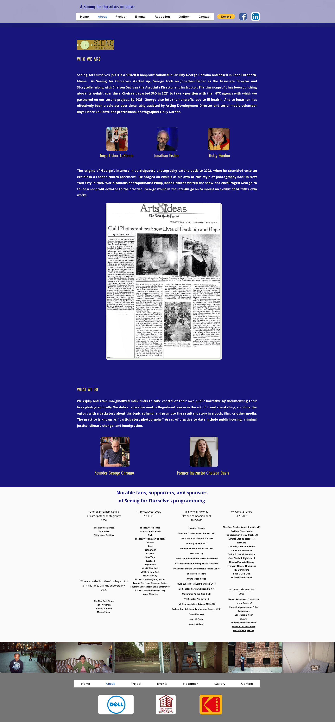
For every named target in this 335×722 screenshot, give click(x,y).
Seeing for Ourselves (101, 7)
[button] (226, 16)
